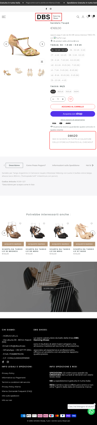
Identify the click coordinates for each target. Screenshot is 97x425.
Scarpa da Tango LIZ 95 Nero (36, 250)
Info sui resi (7, 400)
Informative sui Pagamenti (14, 378)
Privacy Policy (8, 373)
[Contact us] (91, 411)
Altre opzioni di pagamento (73, 120)
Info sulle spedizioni (10, 396)
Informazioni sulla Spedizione (65, 165)
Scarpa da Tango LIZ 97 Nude (83, 250)
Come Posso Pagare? (36, 165)
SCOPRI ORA (49, 288)
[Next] (42, 44)
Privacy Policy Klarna (11, 387)
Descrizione (14, 165)
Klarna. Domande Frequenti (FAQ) (17, 391)
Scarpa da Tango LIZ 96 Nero (60, 250)
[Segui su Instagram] (51, 8)
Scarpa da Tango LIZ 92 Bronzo (12, 250)
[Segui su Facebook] (46, 8)
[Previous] (6, 44)
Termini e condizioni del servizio (16, 382)
